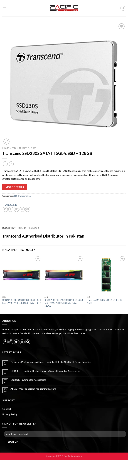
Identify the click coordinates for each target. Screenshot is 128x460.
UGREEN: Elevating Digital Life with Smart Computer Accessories (45, 370)
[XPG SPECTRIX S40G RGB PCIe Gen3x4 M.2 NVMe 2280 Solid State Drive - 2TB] (21, 274)
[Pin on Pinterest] (27, 209)
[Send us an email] (22, 341)
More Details (14, 187)
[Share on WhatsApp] (5, 209)
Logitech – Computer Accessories (28, 379)
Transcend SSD (28, 148)
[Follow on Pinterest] (27, 341)
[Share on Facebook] (10, 209)
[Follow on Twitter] (16, 341)
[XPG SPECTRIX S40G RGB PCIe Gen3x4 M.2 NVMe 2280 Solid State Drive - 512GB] (64, 274)
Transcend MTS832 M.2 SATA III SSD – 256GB (105, 301)
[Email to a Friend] (22, 209)
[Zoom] (6, 142)
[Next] (125, 284)
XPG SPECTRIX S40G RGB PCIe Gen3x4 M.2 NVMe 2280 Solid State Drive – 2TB (21, 301)
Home (5, 148)
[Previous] (2, 284)
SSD (14, 148)
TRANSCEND (9, 204)
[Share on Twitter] (16, 209)
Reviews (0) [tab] (34, 228)
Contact (6, 408)
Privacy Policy (9, 414)
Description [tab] (9, 228)
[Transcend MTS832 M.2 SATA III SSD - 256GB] (106, 274)
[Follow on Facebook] (5, 341)
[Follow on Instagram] (10, 341)
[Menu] (4, 8)
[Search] (122, 8)
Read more (79, 333)
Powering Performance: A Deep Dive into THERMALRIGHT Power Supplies (50, 361)
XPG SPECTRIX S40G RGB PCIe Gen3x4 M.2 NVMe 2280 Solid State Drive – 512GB (63, 303)
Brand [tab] (22, 228)
